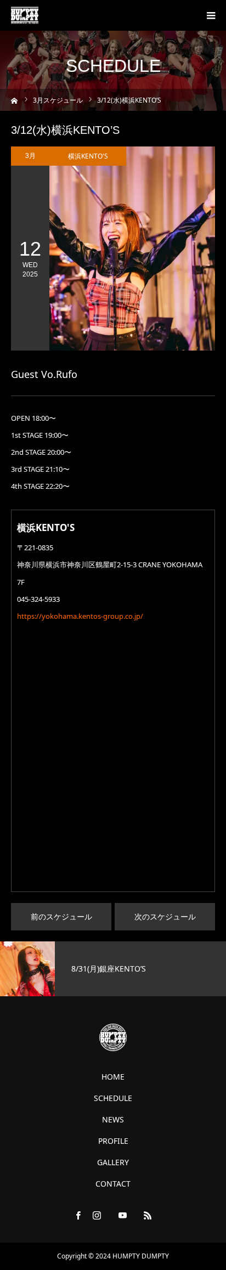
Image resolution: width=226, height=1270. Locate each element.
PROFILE (113, 1141)
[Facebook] (78, 1215)
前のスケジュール (61, 916)
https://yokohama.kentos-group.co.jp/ (80, 616)
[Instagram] (97, 1215)
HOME (113, 1077)
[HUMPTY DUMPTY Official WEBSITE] (24, 15)
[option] (113, 968)
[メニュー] (210, 15)
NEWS (113, 1120)
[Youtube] (122, 1215)
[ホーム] (14, 99)
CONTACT (113, 1184)
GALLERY (113, 1162)
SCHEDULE (113, 1098)
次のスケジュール (165, 916)
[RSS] (148, 1215)
